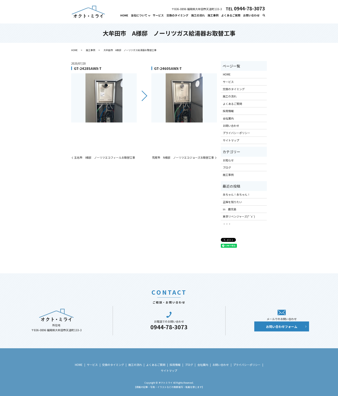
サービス (158, 15)
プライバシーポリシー (236, 133)
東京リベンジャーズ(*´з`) (239, 216)
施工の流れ (198, 15)
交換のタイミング (177, 15)
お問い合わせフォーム (281, 326)
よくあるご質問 (230, 15)
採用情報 (228, 111)
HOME (124, 15)
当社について (139, 15)
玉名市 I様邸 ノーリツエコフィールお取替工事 (104, 157)
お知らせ (228, 160)
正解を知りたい (232, 202)
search (264, 15)
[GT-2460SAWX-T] (184, 97)
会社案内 (228, 118)
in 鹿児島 (229, 209)
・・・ (227, 224)
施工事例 (213, 15)
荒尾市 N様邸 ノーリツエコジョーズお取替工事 (183, 157)
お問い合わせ (251, 15)
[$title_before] (104, 97)
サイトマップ (231, 140)
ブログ (227, 167)
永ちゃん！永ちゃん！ (236, 194)
